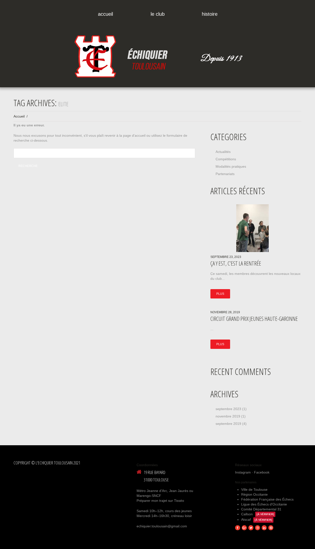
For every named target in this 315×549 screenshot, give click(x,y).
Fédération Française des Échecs (267, 499)
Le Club (158, 14)
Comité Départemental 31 (261, 509)
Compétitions (226, 159)
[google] (244, 527)
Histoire (210, 14)
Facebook (261, 472)
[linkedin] (264, 527)
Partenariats (225, 174)
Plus (220, 294)
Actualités (223, 152)
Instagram (243, 472)
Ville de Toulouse (254, 489)
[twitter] (250, 527)
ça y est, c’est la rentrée (235, 263)
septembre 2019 (228, 424)
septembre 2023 (228, 409)
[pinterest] (270, 527)
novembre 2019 (228, 416)
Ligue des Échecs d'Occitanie (264, 504)
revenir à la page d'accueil (125, 135)
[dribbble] (257, 527)
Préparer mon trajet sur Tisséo (160, 501)
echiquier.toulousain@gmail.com (162, 526)
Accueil (105, 14)
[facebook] (237, 527)
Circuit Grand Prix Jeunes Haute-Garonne (254, 319)
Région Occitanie (254, 494)
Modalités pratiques (231, 166)
